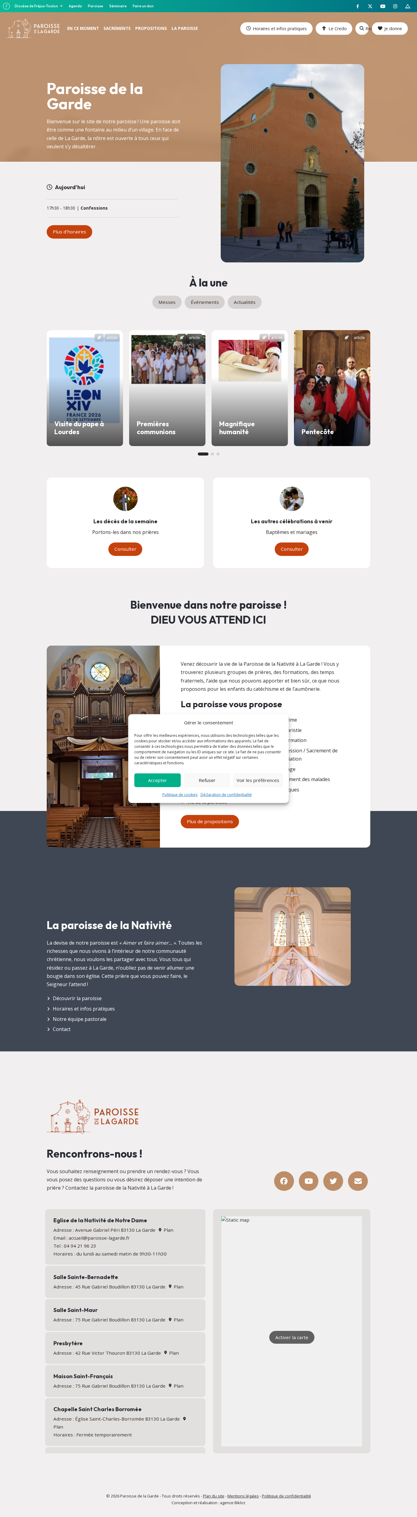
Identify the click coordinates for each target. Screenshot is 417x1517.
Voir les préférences (258, 780)
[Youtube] (309, 1181)
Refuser (207, 780)
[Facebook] (284, 1181)
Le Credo (337, 28)
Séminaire (118, 6)
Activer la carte (291, 1337)
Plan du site (213, 1496)
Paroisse (95, 6)
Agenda (75, 6)
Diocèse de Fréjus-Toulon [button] (37, 6)
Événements (205, 302)
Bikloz (239, 1502)
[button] (203, 454)
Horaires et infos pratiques (280, 28)
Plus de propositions (210, 821)
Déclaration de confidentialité (226, 794)
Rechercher (366, 28)
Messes (167, 302)
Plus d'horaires (69, 232)
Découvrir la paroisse (77, 998)
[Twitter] (333, 1181)
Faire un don (143, 6)
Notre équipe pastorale (80, 1019)
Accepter (157, 780)
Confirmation (291, 740)
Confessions (94, 208)
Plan (167, 1230)
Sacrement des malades (303, 779)
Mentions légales (243, 1496)
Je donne (393, 28)
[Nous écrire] (358, 1181)
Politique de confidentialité (286, 1496)
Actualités (245, 302)
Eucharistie (289, 730)
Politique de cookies (180, 794)
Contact (62, 1029)
